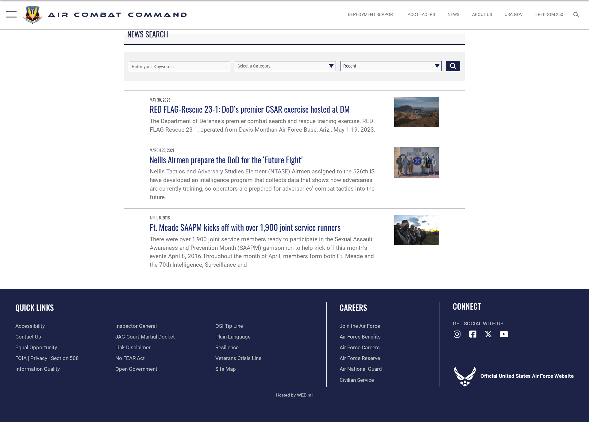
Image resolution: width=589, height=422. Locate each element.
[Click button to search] (453, 66)
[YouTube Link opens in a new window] (504, 334)
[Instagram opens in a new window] (457, 334)
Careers (353, 307)
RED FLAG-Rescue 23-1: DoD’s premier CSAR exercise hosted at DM (250, 109)
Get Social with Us (478, 324)
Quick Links (34, 307)
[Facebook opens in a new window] (472, 334)
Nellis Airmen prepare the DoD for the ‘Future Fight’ (226, 159)
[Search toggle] (577, 14)
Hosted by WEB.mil (294, 395)
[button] (10, 14)
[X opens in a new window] (488, 334)
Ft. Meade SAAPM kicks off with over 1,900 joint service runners (245, 227)
